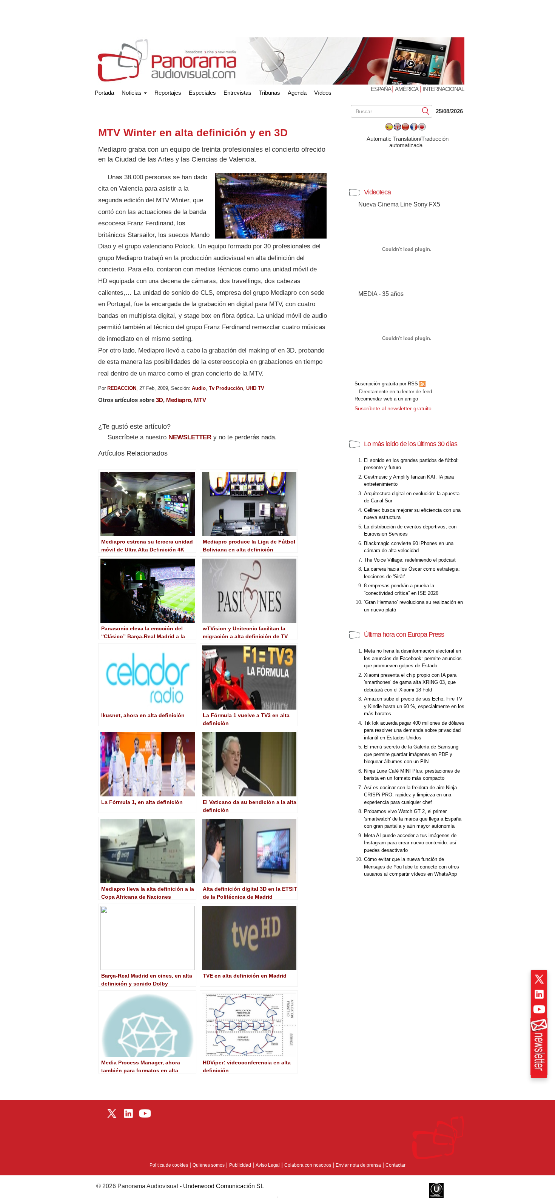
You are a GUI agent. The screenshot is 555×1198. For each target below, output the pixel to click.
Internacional (443, 89)
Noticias (132, 92)
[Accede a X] (539, 979)
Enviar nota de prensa (358, 1165)
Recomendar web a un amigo (386, 399)
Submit (426, 111)
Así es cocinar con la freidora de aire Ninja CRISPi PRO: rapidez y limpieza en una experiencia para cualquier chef (410, 795)
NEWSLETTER (189, 437)
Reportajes (167, 92)
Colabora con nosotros (307, 1165)
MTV (200, 400)
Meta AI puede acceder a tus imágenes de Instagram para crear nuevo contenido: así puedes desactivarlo (410, 843)
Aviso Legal (268, 1165)
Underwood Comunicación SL (223, 1186)
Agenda (297, 92)
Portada (104, 91)
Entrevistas (237, 92)
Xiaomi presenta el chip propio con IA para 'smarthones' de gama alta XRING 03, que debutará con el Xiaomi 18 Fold (410, 682)
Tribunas (269, 92)
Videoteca (377, 192)
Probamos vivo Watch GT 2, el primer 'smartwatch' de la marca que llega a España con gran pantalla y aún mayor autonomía (412, 818)
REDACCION (121, 388)
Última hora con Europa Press (404, 634)
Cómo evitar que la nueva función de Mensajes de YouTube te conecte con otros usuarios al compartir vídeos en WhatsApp (411, 866)
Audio (199, 388)
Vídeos (322, 92)
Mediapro (178, 400)
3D (159, 400)
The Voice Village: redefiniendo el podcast (410, 560)
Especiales (202, 92)
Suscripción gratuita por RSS (387, 384)
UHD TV (255, 388)
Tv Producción (226, 388)
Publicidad (240, 1165)
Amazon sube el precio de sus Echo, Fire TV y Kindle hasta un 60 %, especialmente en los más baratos (414, 706)
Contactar (395, 1165)
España (381, 89)
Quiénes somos (209, 1165)
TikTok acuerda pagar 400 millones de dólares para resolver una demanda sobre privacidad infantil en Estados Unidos (414, 730)
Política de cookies (169, 1165)
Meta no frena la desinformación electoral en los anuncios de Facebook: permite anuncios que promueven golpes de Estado (413, 658)
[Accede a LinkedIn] (539, 994)
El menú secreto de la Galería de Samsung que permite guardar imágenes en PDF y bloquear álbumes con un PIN (411, 754)
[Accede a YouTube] (539, 1009)
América (406, 89)
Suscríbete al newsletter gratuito (393, 408)
